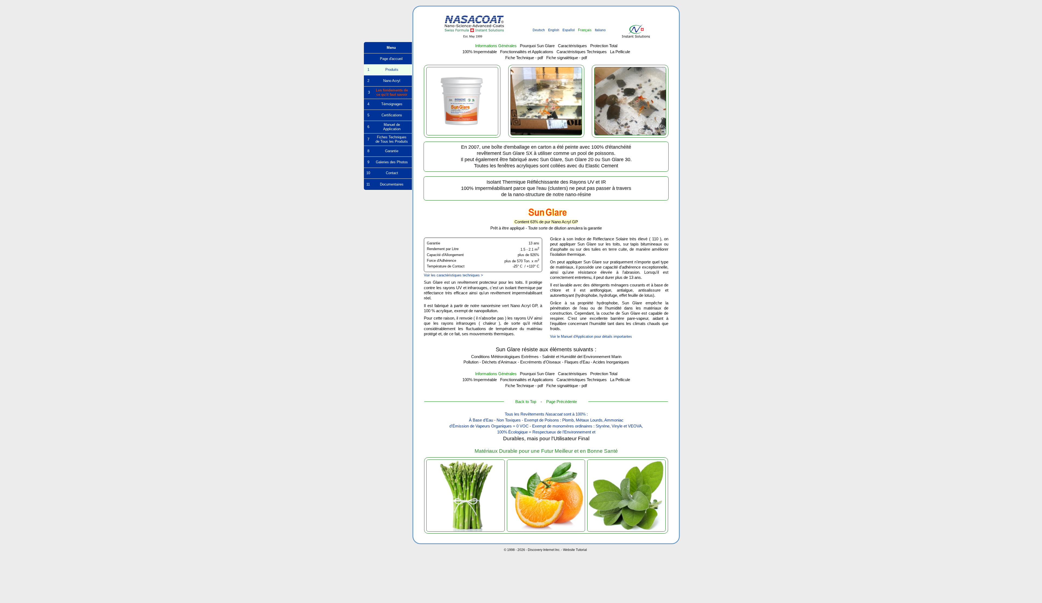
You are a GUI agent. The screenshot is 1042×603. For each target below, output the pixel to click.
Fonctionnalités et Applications (526, 52)
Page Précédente (561, 402)
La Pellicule (620, 52)
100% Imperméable (479, 52)
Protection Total (603, 46)
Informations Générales (496, 46)
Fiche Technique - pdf (524, 58)
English (553, 30)
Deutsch (539, 30)
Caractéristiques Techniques (582, 52)
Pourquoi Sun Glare (537, 46)
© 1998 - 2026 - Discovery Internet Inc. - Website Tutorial (545, 550)
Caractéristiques (572, 46)
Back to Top (525, 402)
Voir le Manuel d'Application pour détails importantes (591, 336)
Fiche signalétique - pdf (566, 58)
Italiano (600, 30)
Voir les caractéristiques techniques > (453, 275)
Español (569, 30)
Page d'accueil (388, 59)
